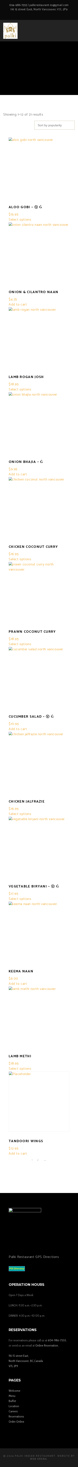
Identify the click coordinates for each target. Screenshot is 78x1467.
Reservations (16, 1416)
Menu (12, 1396)
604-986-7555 (18, 5)
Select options (20, 220)
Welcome (14, 1391)
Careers (13, 1411)
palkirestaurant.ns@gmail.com (49, 5)
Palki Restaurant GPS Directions (34, 1257)
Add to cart (18, 304)
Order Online (16, 1421)
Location (14, 1406)
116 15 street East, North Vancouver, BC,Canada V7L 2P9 (26, 1361)
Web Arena (38, 1459)
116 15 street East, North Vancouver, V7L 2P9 (38, 9)
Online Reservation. (47, 1345)
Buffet (12, 1401)
